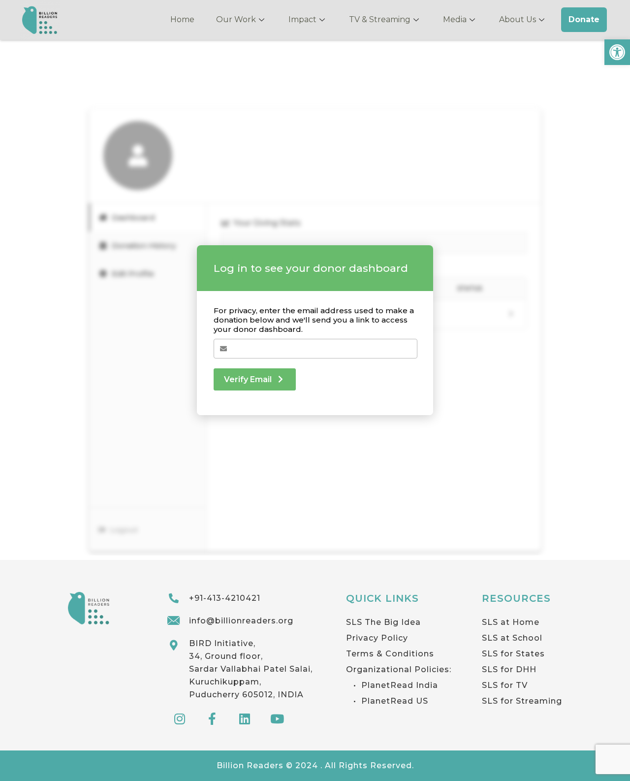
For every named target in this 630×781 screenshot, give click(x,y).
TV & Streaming (379, 19)
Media (455, 19)
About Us (517, 19)
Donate (583, 19)
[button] (617, 52)
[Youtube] (277, 718)
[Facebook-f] (212, 718)
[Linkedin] (244, 718)
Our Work (236, 19)
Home (182, 19)
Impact (302, 19)
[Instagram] (179, 718)
